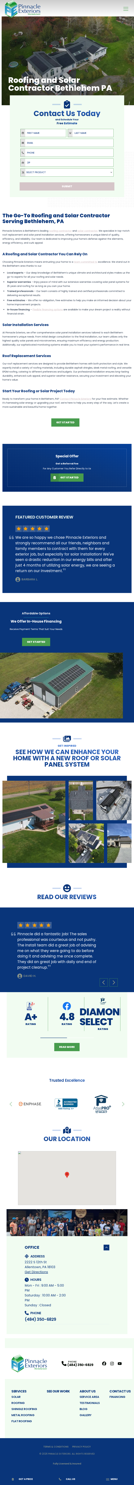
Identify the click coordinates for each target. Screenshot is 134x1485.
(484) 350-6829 (40, 1319)
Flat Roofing (21, 1421)
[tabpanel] (67, 822)
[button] (67, 1175)
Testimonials (90, 1403)
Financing (117, 1397)
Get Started (65, 422)
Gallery (86, 1415)
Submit (67, 186)
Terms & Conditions (55, 1446)
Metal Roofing (22, 1415)
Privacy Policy (81, 1446)
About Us (88, 1391)
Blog (83, 1409)
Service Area (89, 1397)
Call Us (70, 1479)
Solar (16, 1397)
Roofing (18, 1403)
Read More (67, 1047)
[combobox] (67, 172)
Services (18, 1391)
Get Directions (36, 1272)
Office (32, 1247)
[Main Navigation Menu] (125, 9)
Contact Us (120, 1391)
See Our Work (58, 1391)
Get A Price (26, 1479)
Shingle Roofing (24, 1409)
